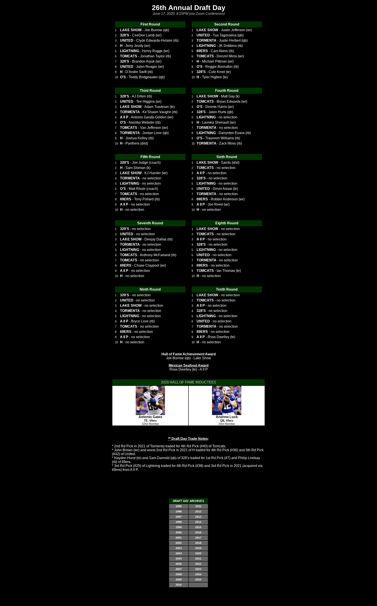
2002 (179, 543)
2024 (198, 574)
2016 (198, 532)
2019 (198, 548)
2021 (198, 558)
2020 (198, 553)
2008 (179, 574)
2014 (198, 522)
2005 (179, 558)
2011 (198, 506)
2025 (198, 579)
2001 (179, 537)
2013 (198, 516)
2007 (179, 569)
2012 (198, 511)
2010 (179, 584)
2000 (179, 532)
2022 (198, 563)
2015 (198, 527)
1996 (179, 511)
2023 (198, 569)
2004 (179, 553)
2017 (198, 537)
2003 (179, 548)
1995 (179, 506)
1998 (179, 522)
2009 (179, 579)
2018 (198, 543)
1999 (179, 527)
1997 (179, 516)
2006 (179, 563)
